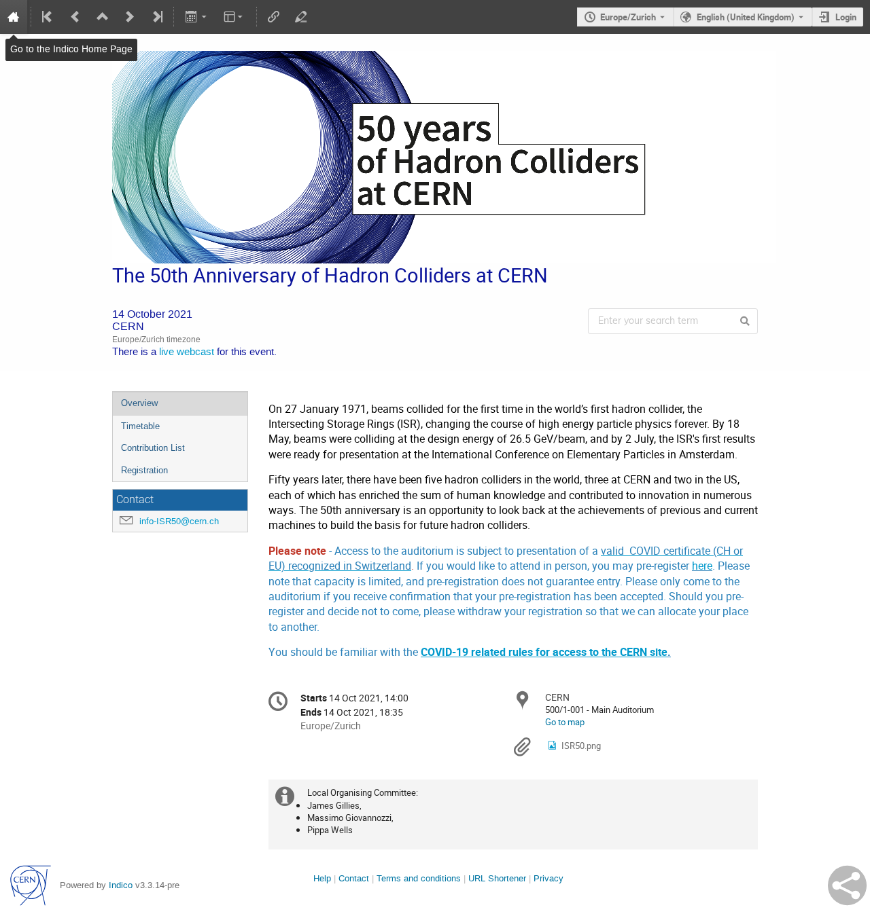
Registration (144, 470)
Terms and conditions (419, 878)
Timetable (140, 426)
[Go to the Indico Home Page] (13, 17)
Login (845, 17)
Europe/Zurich (628, 17)
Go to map (565, 722)
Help (322, 878)
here (702, 566)
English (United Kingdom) (746, 17)
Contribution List (153, 448)
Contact (353, 878)
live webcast (186, 352)
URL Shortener (497, 878)
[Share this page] (847, 885)
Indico (121, 885)
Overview (139, 403)
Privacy (548, 878)
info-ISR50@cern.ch (179, 521)
